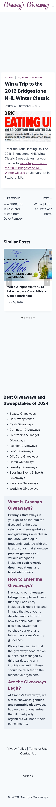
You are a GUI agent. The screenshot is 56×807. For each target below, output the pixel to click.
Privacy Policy (16, 748)
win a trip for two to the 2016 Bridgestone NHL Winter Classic (26, 168)
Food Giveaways (21, 451)
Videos (28, 776)
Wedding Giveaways (24, 488)
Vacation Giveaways (30, 77)
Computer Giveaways (25, 429)
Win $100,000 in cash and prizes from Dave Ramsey (13, 208)
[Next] (47, 282)
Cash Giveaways (21, 424)
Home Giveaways (22, 462)
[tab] (22, 318)
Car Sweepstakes (22, 419)
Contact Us (28, 753)
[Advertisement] (28, 44)
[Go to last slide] (9, 282)
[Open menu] (53, 6)
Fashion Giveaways (23, 446)
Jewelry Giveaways (23, 467)
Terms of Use (38, 748)
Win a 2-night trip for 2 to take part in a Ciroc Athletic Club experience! (27, 291)
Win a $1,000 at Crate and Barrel (43, 206)
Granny (12, 105)
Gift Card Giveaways (24, 456)
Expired (9, 77)
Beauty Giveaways (23, 413)
